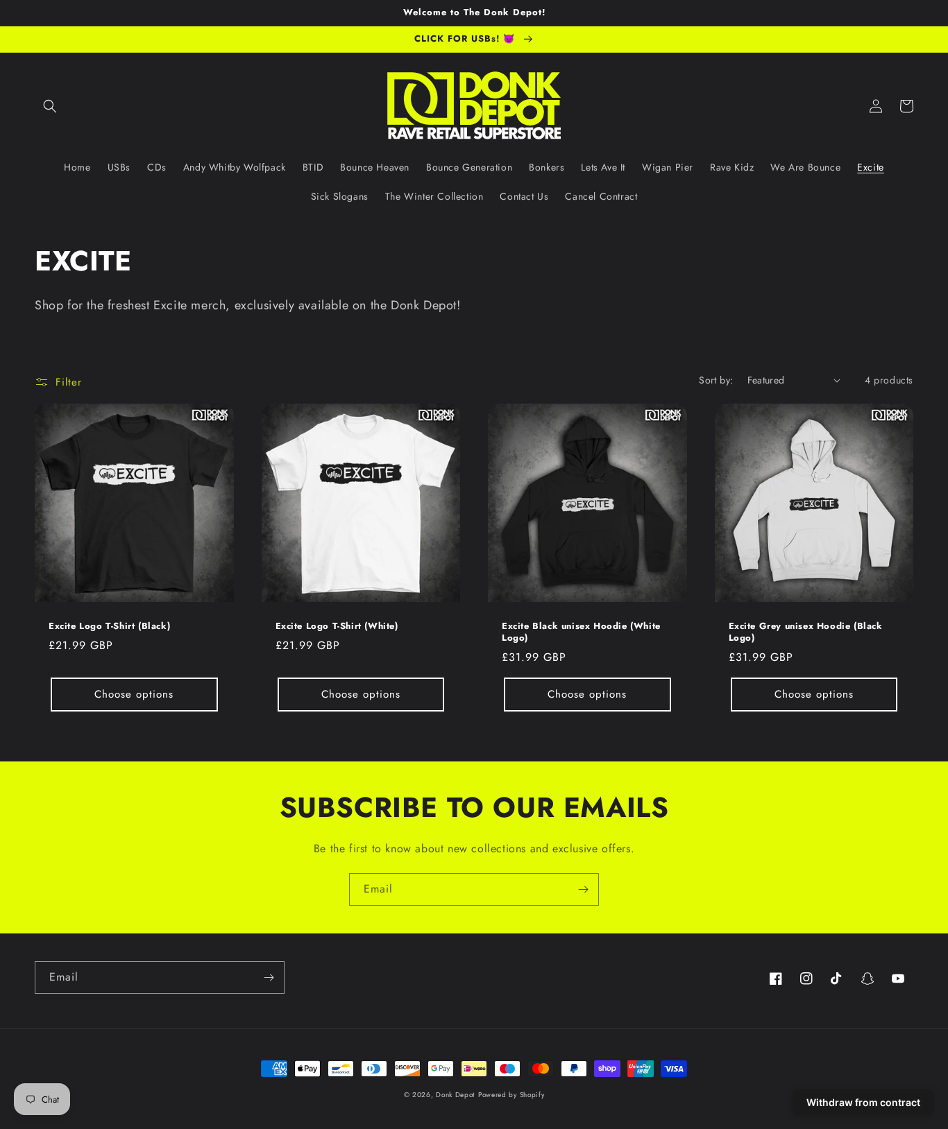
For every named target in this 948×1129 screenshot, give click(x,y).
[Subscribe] (583, 889)
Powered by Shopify (511, 1094)
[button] (50, 106)
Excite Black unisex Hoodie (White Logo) (581, 632)
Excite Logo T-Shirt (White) (337, 626)
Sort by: (716, 380)
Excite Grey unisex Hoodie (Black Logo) (806, 632)
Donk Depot (455, 1094)
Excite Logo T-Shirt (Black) (109, 626)
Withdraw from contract (863, 1102)
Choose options (133, 694)
